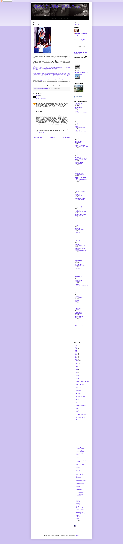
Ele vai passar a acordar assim (81, 414)
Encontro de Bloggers (79, 450)
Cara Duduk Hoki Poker (78, 195)
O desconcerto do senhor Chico (80, 222)
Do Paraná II (78, 399)
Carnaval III (78, 501)
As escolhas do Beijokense (80, 304)
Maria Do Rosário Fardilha (78, 96)
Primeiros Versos (78, 390)
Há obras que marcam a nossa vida (80, 250)
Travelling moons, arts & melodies (81, 320)
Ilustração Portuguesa (79, 316)
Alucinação (78, 410)
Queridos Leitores (79, 379)
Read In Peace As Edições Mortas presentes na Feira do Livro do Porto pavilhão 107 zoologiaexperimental (80, 120)
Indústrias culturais (78, 206)
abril (76, 372)
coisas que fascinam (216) (79, 215)
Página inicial (52, 137)
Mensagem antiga (66, 137)
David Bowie (77, 257)
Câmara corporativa (78, 260)
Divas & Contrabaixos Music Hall (81, 63)
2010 (76, 351)
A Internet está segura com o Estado (80, 211)
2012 (76, 348)
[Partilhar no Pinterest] (59, 88)
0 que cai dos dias (78, 312)
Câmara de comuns (78, 264)
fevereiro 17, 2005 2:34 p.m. (41, 98)
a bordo (76, 225)
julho (77, 368)
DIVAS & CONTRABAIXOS (56, 6)
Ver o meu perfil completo (78, 35)
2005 (76, 359)
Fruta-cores (78, 485)
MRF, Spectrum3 (78, 393)
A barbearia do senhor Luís (80, 191)
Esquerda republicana (79, 162)
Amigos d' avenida (78, 280)
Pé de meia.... (77, 244)
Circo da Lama (77, 221)
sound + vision (77, 130)
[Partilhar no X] (57, 88)
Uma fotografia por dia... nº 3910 (80, 245)
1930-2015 (76, 269)
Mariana (76, 126)
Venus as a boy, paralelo (80, 509)
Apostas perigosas (79, 466)
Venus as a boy (78, 510)
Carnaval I (77, 498)
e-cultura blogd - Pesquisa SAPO (81, 323)
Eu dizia (77, 402)
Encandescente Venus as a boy (81, 407)
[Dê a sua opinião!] (56, 88)
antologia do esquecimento (80, 145)
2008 (76, 354)
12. (76, 429)
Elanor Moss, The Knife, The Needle (80, 131)
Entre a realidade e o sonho (80, 463)
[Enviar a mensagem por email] (54, 88)
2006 (76, 357)
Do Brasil (77, 506)
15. (76, 425)
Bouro (76, 108)
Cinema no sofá (78, 387)
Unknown (38, 101)
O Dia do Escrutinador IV (80, 469)
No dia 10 (76, 261)
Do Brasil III (78, 486)
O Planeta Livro (78, 183)
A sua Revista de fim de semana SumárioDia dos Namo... (81, 473)
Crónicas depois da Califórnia (81, 396)
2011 (76, 350)
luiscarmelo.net (77, 301)
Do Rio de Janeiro (79, 459)
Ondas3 (76, 111)
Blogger (77, 535)
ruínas (76, 293)
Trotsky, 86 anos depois (79, 138)
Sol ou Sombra (78, 495)
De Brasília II (78, 456)
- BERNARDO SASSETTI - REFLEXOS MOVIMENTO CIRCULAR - (81, 52)
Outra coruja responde (78, 142)
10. (76, 432)
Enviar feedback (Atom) (42, 139)
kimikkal (37, 95)
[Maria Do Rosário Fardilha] (74, 97)
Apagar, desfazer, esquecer (79, 229)
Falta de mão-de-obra (78, 163)
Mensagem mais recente (38, 137)
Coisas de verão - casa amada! (80, 127)
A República (76, 59)
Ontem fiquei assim (79, 413)
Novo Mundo (77, 228)
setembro (77, 365)
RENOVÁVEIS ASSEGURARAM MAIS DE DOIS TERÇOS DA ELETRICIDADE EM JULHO (81, 113)
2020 (76, 344)
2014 (76, 345)
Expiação (77, 515)
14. (76, 426)
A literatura (76, 241)
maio (77, 371)
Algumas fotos (78, 419)
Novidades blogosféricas (80, 482)
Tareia (77, 416)
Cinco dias (77, 284)
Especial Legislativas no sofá (81, 405)
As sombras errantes (79, 404)
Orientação (77, 401)
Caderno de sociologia (79, 253)
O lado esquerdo (78, 187)
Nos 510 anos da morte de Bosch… (80, 154)
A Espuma (77, 296)
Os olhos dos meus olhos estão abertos (82, 381)
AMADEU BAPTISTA (78, 256)
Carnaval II (77, 500)
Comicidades (78, 470)
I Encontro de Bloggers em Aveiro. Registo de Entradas (81, 448)
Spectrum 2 (78, 516)
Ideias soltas (77, 194)
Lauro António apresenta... (80, 198)
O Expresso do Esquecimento (81, 480)
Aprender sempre (77, 104)
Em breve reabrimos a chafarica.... (80, 265)
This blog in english (79, 489)
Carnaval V (78, 504)
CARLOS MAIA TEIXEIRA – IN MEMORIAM (82, 170)
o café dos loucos (78, 268)
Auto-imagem (78, 467)
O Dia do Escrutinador (79, 512)
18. (76, 420)
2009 (76, 353)
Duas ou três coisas (78, 107)
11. (76, 431)
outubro (77, 363)
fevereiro (77, 375)
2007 (76, 356)
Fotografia (45, 89)
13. (76, 428)
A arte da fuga (77, 210)
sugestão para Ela (79, 476)
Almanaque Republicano (79, 169)
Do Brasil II (77, 488)
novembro (77, 362)
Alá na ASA (78, 491)
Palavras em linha (78, 292)
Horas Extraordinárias (79, 166)
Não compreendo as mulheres (80, 214)
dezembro (77, 360)
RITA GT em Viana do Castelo (79, 174)
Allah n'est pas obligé (79, 494)
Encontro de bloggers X (80, 483)
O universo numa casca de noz (80, 153)
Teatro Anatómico (78, 141)
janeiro (77, 520)
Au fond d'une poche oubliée (81, 464)
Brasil (38, 89)
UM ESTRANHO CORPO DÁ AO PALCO (81, 146)
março (77, 374)
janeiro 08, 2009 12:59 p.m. (41, 132)
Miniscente (77, 300)
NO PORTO (77, 309)
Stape (77, 411)
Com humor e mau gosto (80, 453)
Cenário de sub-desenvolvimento (81, 479)
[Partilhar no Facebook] (58, 88)
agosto (77, 366)
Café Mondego (77, 232)
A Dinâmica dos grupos (80, 451)
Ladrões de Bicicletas (79, 103)
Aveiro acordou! (82, 74)
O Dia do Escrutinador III (80, 497)
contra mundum (78, 240)
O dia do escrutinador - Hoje (80, 417)
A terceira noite (78, 137)
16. (76, 423)
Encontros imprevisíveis (80, 384)
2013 (76, 347)
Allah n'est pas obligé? (79, 492)
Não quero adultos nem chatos (80, 277)
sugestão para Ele (79, 477)
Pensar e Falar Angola (79, 173)
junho (77, 369)
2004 (76, 522)
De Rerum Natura (78, 157)
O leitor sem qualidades (78, 313)
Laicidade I (77, 378)
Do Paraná (77, 454)
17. (76, 422)
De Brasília (77, 457)
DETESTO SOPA (78, 308)
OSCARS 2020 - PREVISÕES (79, 199)
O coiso (76, 149)
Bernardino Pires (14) (78, 207)
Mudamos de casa (78, 317)
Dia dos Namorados (79, 474)
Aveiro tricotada (77, 281)
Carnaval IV (78, 503)
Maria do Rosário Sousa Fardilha (81, 33)
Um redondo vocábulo (78, 297)
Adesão (77, 408)
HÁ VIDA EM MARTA (79, 276)
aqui (41, 80)
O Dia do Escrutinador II (80, 507)
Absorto (76, 123)
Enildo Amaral (41, 89)
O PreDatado (77, 218)
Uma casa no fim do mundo (80, 513)
